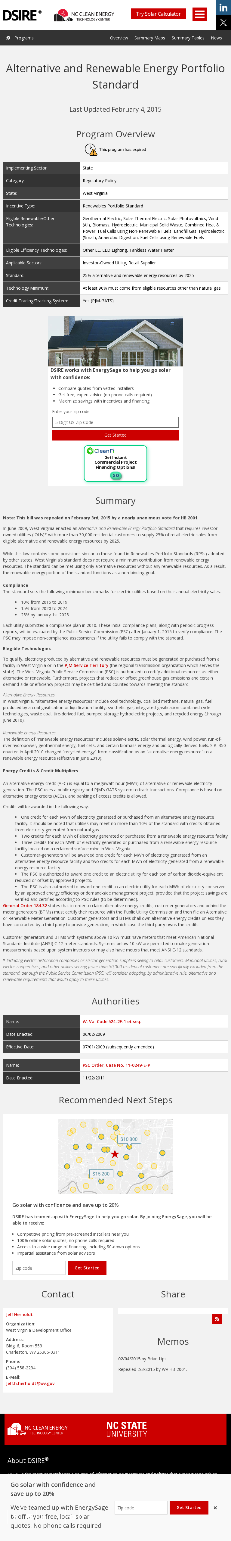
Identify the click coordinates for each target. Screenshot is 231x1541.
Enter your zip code (71, 411)
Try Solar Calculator (158, 14)
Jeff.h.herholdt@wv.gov (30, 1383)
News (216, 38)
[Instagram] (29, 1517)
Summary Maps (149, 38)
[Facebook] (15, 1517)
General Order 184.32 (25, 905)
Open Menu (199, 14)
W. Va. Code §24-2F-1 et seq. (112, 1021)
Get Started (87, 1268)
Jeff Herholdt (19, 1314)
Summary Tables (188, 38)
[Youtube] (72, 1517)
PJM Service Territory (87, 665)
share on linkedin (223, 7)
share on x (223, 22)
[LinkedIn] (44, 1517)
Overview (119, 38)
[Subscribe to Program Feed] (217, 1319)
